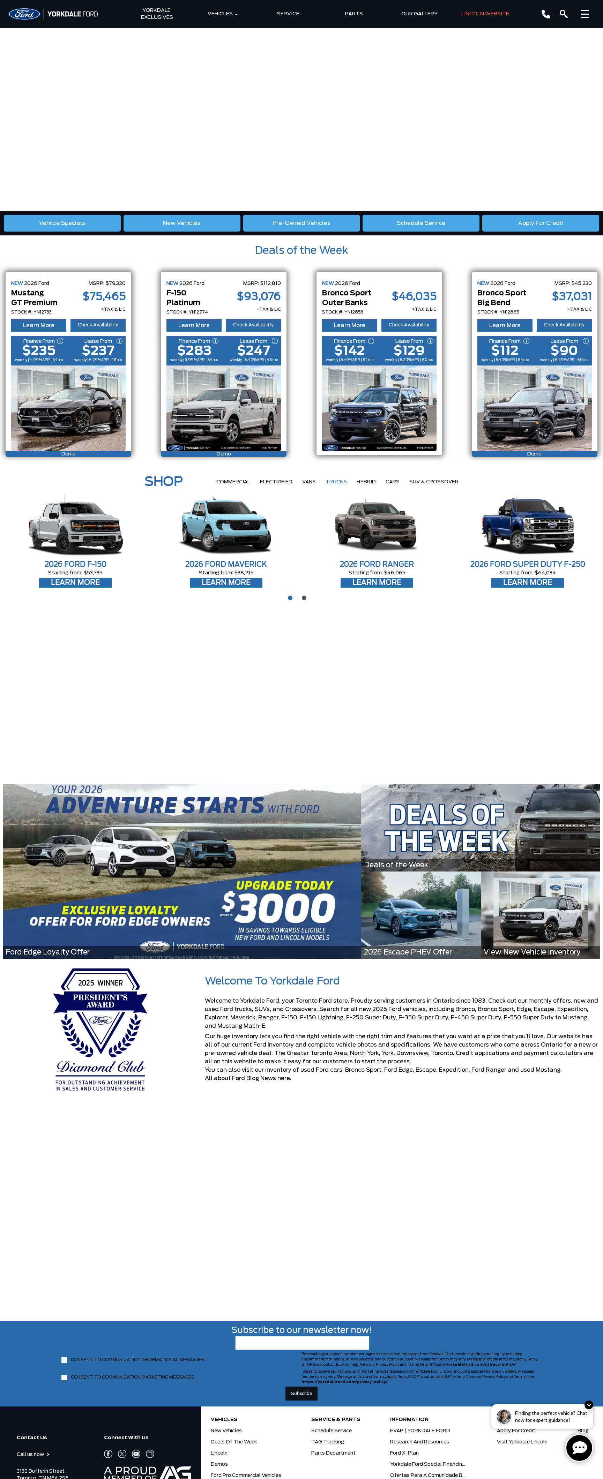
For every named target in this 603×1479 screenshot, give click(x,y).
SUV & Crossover (434, 482)
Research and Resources (419, 1442)
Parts (354, 13)
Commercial (233, 482)
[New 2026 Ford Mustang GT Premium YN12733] (68, 408)
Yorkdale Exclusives (157, 14)
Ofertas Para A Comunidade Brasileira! (428, 1475)
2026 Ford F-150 (75, 564)
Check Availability (98, 325)
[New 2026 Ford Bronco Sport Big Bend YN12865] (534, 408)
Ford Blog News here (261, 1078)
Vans (309, 482)
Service (288, 13)
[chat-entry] (579, 1448)
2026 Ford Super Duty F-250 (527, 564)
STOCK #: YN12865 (498, 312)
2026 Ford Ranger (377, 564)
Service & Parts (335, 1419)
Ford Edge (398, 1070)
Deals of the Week (301, 251)
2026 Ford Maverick (226, 564)
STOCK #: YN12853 (342, 312)
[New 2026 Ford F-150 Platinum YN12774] (223, 408)
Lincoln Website (485, 13)
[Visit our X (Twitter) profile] (119, 1454)
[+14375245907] (546, 14)
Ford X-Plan (404, 1453)
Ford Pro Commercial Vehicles (246, 1475)
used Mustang (540, 1070)
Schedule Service (331, 1430)
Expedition (454, 1070)
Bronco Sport (363, 1070)
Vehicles (220, 13)
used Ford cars (321, 1070)
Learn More (38, 325)
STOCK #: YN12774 (187, 312)
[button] (10, 686)
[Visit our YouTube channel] (133, 1454)
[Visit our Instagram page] (147, 1454)
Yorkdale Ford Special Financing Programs (428, 1464)
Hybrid (366, 482)
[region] (301, 105)
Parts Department (333, 1453)
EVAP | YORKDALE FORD (420, 1430)
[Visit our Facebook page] (108, 1454)
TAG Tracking (327, 1442)
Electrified (276, 482)
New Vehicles (226, 1430)
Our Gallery (419, 13)
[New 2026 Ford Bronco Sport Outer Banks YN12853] (379, 408)
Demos (219, 1464)
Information (409, 1419)
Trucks (336, 482)
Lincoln (219, 1453)
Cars (393, 482)
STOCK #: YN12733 (31, 312)
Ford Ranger (488, 1070)
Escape (426, 1070)
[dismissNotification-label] (589, 1405)
